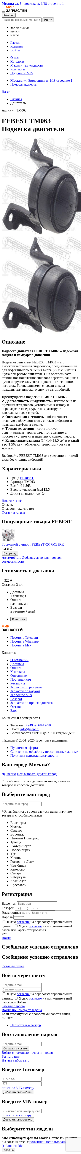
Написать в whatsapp (25, 1025)
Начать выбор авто (15, 1060)
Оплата (15, 668)
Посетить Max (20, 645)
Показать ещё (12, 501)
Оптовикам (18, 675)
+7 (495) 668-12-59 (37, 725)
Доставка (17, 664)
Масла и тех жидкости (26, 65)
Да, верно (9, 774)
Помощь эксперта (23, 84)
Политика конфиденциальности (34, 755)
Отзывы (16, 706)
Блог (13, 710)
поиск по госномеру (17, 1115)
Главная (16, 99)
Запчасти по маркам (25, 691)
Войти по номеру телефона (22, 1010)
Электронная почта (16, 912)
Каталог (8, 15)
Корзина (16, 46)
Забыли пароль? (13, 1006)
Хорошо (8, 1150)
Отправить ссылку (15, 1048)
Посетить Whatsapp (24, 641)
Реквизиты (18, 683)
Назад (6, 92)
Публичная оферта (24, 748)
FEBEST (27, 478)
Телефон (8, 908)
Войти (15, 50)
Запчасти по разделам (26, 687)
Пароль (7, 917)
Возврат (16, 699)
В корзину (9, 553)
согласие (23, 922)
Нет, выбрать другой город (37, 774)
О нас (14, 57)
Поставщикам (20, 679)
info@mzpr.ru (29, 729)
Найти (48, 19)
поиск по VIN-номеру (18, 1088)
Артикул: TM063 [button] (14, 110)
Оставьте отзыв (13, 966)
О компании (19, 660)
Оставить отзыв (13, 512)
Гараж (14, 42)
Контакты (17, 69)
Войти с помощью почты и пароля (27, 1052)
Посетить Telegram (24, 637)
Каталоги (17, 61)
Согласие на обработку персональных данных (44, 751)
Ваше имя (9, 903)
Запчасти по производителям (31, 703)
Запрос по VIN (21, 695)
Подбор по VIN (21, 73)
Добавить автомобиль (17, 1092)
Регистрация (11, 1056)
